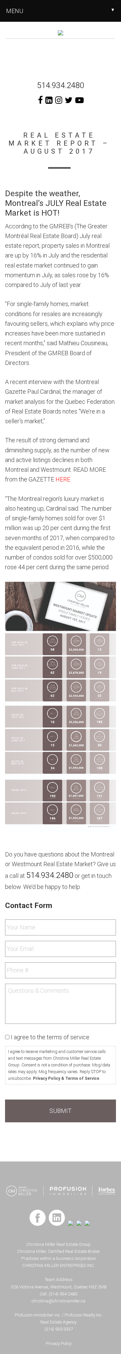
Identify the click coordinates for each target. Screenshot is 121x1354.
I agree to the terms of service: (50, 1037)
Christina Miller (60, 55)
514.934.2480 (60, 85)
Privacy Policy (59, 1343)
